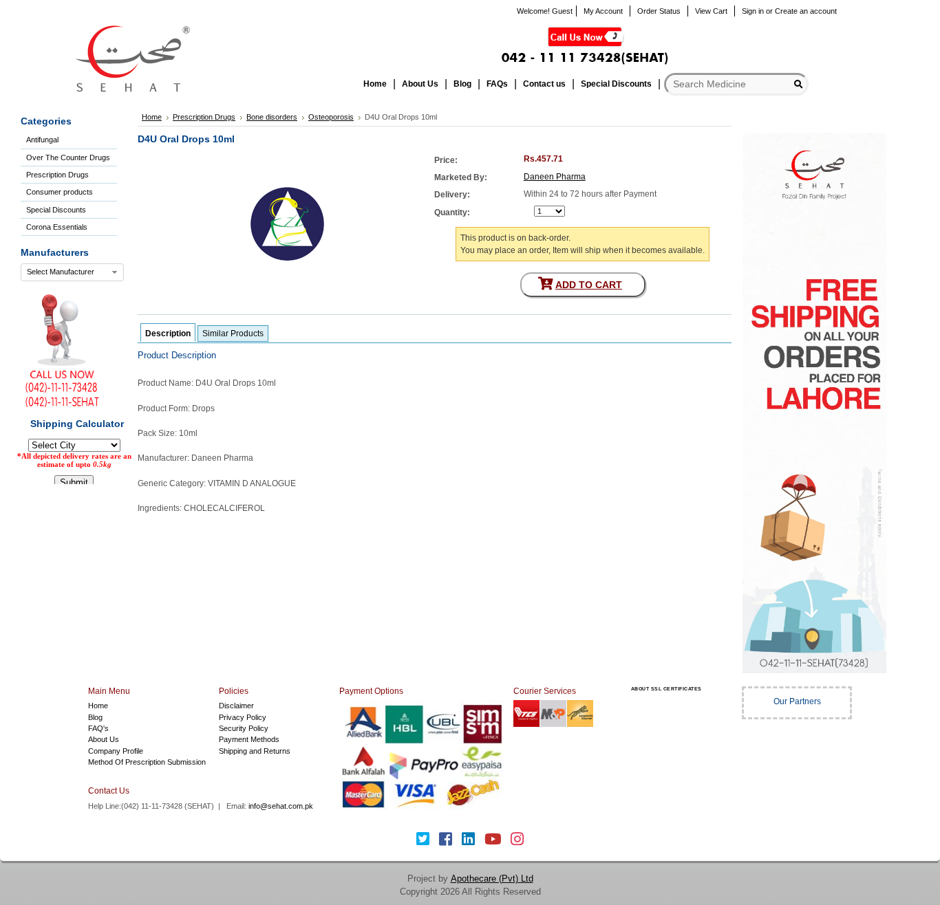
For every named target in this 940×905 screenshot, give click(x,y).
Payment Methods (249, 739)
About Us (103, 739)
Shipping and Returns (254, 751)
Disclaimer (236, 705)
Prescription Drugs (57, 175)
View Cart (711, 11)
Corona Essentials (56, 227)
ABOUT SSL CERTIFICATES (666, 688)
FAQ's (98, 728)
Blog (95, 717)
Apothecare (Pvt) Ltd (492, 878)
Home (98, 705)
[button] (666, 716)
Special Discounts (56, 210)
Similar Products (233, 333)
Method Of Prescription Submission (147, 762)
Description (168, 333)
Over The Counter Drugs (68, 157)
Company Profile (115, 751)
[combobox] (72, 272)
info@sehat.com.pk (280, 806)
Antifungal (42, 139)
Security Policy (243, 728)
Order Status (659, 11)
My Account (603, 11)
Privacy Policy (242, 717)
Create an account (806, 11)
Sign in (753, 11)
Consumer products (59, 192)
